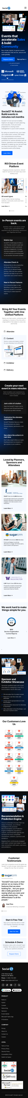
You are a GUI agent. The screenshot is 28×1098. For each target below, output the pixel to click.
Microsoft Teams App (7, 1016)
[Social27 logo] (7, 969)
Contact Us (4, 1034)
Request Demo (8, 59)
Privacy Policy (5, 1048)
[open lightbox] (14, 98)
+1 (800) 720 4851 (8, 978)
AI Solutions (4, 1019)
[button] (1, 649)
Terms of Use (5, 1046)
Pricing (3, 1028)
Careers (3, 1037)
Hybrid (3, 1002)
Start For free (14, 931)
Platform (3, 1000)
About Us (4, 1031)
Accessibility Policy (6, 1054)
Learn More (7, 153)
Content (3, 1005)
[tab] (14, 248)
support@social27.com (9, 980)
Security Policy (5, 1051)
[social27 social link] (7, 985)
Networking (4, 1008)
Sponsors (4, 1011)
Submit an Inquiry (6, 1057)
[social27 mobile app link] (6, 990)
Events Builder (5, 1014)
